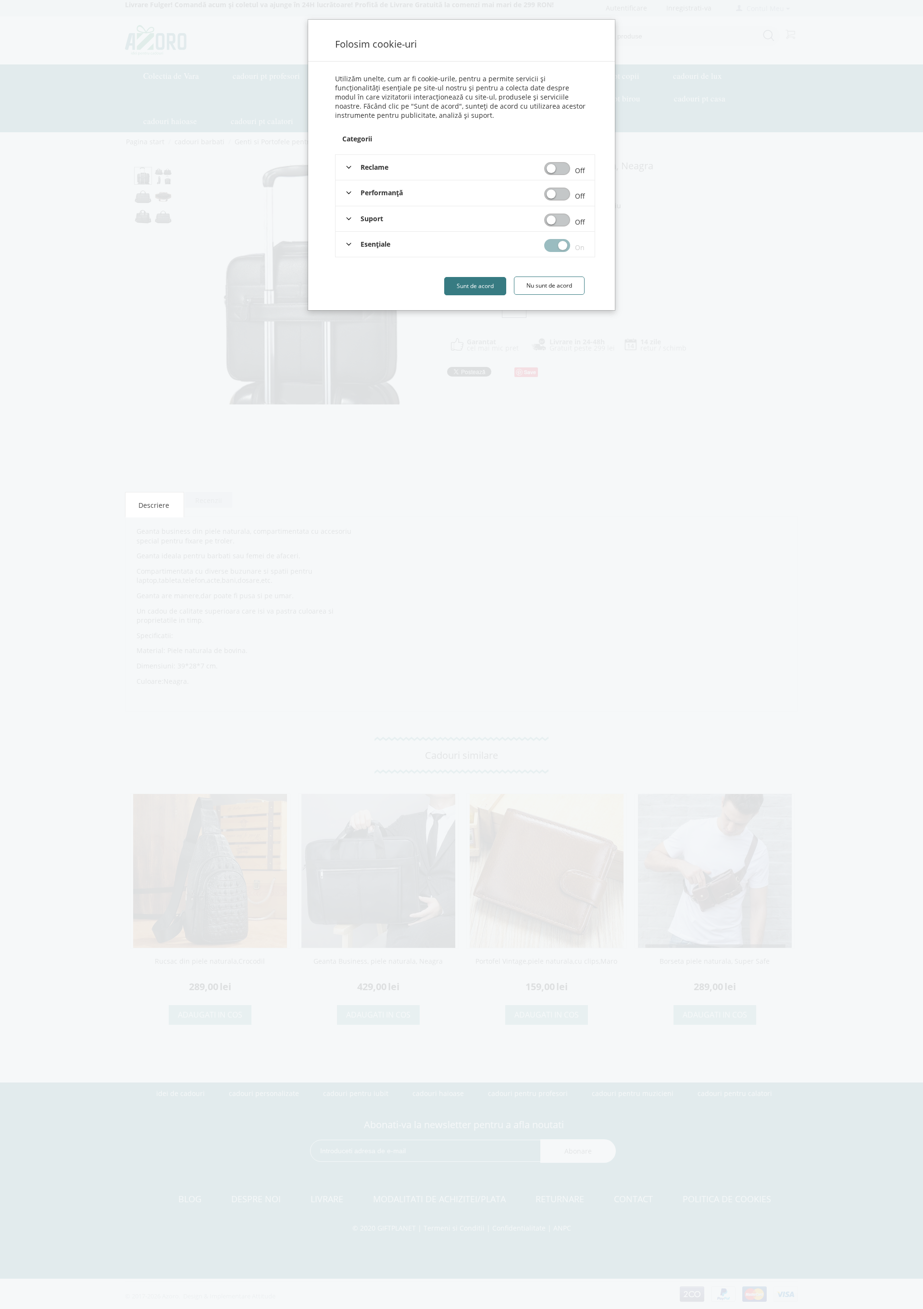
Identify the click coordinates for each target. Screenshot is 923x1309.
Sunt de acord (475, 286)
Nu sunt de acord (549, 285)
